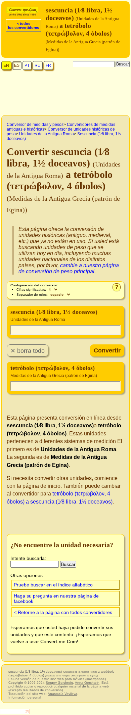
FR (48, 65)
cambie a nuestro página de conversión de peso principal (68, 268)
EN (6, 65)
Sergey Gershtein (59, 682)
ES (16, 65)
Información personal (24, 697)
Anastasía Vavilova (62, 694)
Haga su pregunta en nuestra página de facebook (56, 598)
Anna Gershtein (87, 682)
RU (38, 65)
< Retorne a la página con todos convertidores (63, 612)
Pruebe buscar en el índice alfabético (53, 584)
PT (27, 65)
